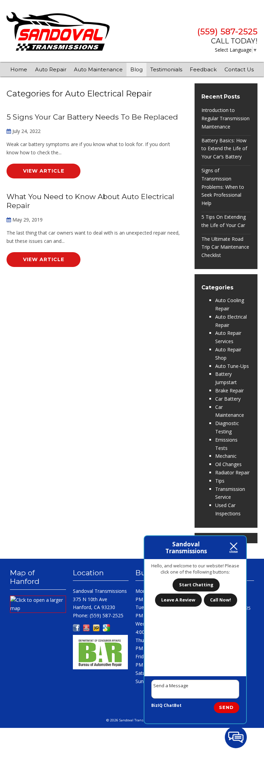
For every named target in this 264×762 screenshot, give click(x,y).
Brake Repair (229, 390)
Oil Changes (228, 464)
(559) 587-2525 (227, 32)
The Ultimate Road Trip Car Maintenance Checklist (225, 247)
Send (226, 707)
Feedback (203, 69)
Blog (136, 69)
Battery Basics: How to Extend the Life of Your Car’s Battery (224, 148)
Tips (219, 480)
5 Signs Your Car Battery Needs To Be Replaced (92, 117)
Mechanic (225, 456)
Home (18, 69)
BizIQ (157, 705)
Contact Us (239, 69)
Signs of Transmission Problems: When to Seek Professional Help (222, 186)
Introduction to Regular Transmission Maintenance (225, 118)
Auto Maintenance (98, 69)
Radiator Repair (232, 472)
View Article (43, 171)
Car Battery (228, 398)
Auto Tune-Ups (232, 366)
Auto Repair (50, 69)
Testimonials (166, 69)
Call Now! (220, 600)
